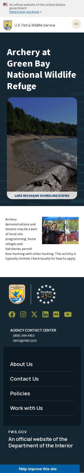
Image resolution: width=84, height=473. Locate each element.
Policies (20, 393)
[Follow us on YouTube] (69, 314)
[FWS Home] (7, 25)
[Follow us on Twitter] (36, 314)
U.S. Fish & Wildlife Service (35, 25)
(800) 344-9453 (23, 335)
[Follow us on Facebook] (13, 314)
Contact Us (24, 378)
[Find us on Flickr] (57, 314)
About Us (21, 364)
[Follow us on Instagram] (24, 314)
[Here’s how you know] (42, 8)
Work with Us (26, 407)
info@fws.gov (25, 340)
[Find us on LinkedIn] (46, 314)
